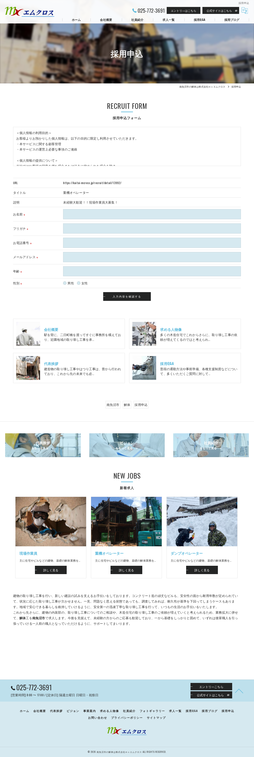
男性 (70, 283)
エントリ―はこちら (183, 10)
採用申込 (141, 404)
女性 (84, 283)
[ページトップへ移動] (239, 691)
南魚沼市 (113, 404)
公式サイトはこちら (219, 10)
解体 (127, 404)
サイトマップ (156, 717)
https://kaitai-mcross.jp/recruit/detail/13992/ (92, 183)
